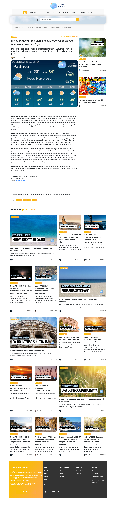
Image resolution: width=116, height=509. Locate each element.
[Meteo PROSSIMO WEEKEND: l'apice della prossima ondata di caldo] (95, 324)
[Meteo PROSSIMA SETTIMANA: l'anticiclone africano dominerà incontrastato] (46, 273)
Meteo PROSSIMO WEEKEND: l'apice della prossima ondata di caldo (93, 339)
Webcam (65, 13)
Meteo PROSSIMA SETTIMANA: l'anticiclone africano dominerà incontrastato (44, 289)
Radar (73, 13)
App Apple (94, 471)
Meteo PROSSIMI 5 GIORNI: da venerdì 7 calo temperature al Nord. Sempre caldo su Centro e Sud (21, 289)
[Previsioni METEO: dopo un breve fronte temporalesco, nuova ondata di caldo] (33, 230)
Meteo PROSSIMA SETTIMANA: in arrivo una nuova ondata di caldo (20, 388)
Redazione (62, 476)
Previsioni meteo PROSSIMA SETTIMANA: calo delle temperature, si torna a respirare (70, 440)
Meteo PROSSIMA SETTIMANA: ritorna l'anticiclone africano (42, 388)
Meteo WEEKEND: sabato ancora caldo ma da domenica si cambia (93, 439)
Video (61, 471)
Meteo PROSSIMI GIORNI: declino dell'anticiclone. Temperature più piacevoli (20, 439)
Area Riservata (52, 491)
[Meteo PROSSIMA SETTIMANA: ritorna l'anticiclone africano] (46, 373)
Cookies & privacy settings (82, 471)
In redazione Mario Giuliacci (21, 57)
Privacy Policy (79, 473)
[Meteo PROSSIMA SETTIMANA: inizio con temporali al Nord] (95, 222)
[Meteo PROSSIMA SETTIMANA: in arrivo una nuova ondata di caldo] (21, 373)
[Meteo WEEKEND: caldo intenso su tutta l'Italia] (33, 332)
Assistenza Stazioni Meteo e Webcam (99, 481)
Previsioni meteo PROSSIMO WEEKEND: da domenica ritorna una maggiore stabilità (70, 238)
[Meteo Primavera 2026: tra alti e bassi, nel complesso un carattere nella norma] (92, 47)
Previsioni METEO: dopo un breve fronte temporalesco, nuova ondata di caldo (31, 249)
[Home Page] (25, 12)
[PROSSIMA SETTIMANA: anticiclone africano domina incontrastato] (82, 281)
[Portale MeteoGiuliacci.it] (58, 6)
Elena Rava (15, 260)
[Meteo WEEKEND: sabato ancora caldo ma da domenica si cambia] (95, 424)
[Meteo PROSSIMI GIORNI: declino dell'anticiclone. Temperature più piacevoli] (21, 424)
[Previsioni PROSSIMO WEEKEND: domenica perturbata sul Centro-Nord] (82, 381)
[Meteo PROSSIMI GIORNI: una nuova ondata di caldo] (70, 324)
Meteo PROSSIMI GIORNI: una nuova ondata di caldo (69, 338)
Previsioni (22, 27)
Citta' (45, 473)
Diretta (46, 485)
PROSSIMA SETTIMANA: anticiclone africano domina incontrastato (79, 300)
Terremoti (46, 482)
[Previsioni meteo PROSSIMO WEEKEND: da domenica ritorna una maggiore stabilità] (70, 222)
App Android (95, 473)
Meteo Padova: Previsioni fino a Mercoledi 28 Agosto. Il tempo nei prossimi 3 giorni (50, 27)
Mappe (46, 479)
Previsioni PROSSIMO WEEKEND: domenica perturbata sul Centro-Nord (81, 400)
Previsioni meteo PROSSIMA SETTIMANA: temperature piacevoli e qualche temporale (45, 440)
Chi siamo (26, 492)
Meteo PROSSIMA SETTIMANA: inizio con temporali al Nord (93, 237)
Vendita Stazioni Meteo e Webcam (98, 477)
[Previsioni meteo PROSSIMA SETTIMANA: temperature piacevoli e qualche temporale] (46, 424)
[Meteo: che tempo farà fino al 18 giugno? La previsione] (92, 85)
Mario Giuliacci (21, 181)
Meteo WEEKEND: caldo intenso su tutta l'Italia (27, 350)
